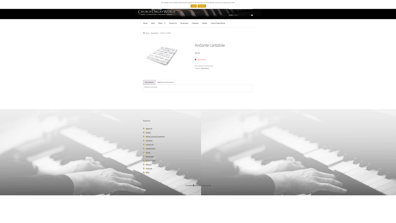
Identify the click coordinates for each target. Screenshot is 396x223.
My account (184, 23)
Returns (148, 164)
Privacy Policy (151, 160)
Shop (153, 23)
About (160, 23)
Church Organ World (218, 23)
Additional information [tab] (165, 82)
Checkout (195, 23)
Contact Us (173, 23)
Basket (204, 23)
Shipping (149, 168)
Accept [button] (194, 6)
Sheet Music (154, 33)
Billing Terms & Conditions (155, 136)
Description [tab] (149, 82)
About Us (149, 129)
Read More (202, 6)
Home (145, 23)
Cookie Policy (150, 148)
